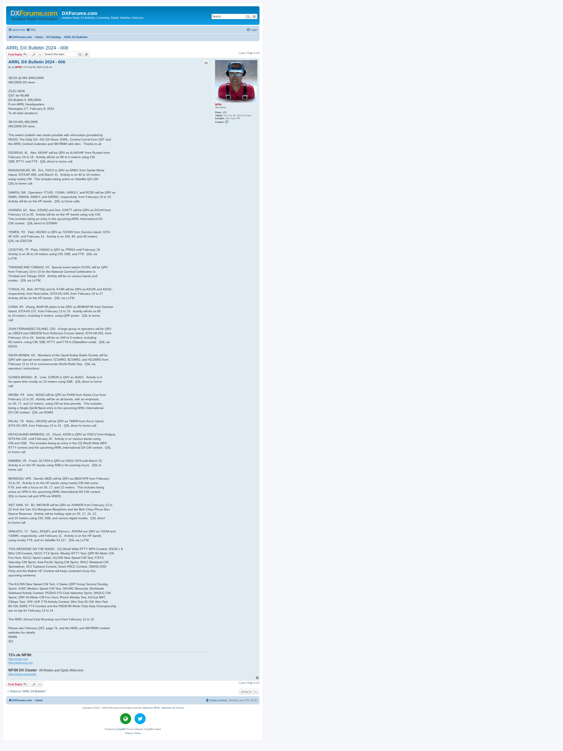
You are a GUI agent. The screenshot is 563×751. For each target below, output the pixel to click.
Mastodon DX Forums (173, 708)
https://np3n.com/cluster (22, 674)
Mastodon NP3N (151, 708)
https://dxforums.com (20, 662)
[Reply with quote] (206, 62)
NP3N (218, 104)
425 (225, 112)
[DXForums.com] (34, 14)
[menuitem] (30, 30)
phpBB (121, 729)
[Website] (125, 718)
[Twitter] (140, 718)
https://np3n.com (18, 659)
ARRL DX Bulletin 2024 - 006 (37, 48)
